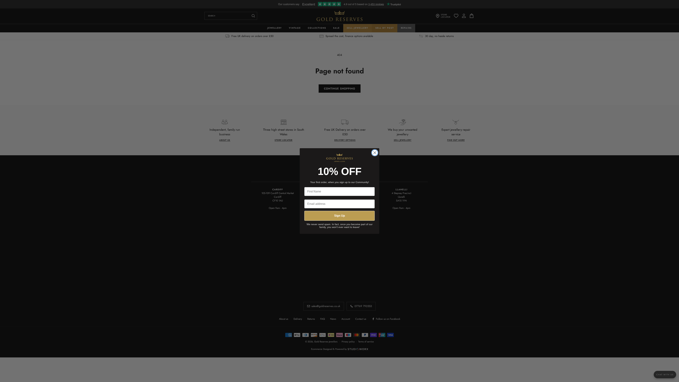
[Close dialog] (375, 153)
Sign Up (339, 215)
